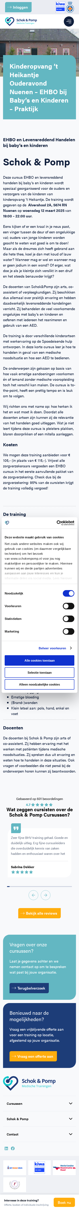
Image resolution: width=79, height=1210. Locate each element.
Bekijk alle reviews (41, 913)
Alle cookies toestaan (40, 660)
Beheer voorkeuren (52, 648)
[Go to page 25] (68, 886)
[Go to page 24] (66, 886)
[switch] (68, 606)
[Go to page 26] (70, 886)
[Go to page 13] (39, 886)
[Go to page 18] (51, 886)
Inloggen (20, 7)
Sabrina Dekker (22, 866)
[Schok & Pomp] (21, 21)
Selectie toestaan (40, 672)
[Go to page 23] (63, 886)
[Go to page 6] (22, 886)
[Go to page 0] (8, 886)
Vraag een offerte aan (35, 1056)
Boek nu (64, 1202)
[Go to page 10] (32, 886)
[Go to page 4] (18, 886)
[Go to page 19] (54, 886)
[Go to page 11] (34, 886)
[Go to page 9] (30, 886)
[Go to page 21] (59, 886)
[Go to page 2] (13, 886)
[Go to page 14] (42, 886)
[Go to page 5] (20, 886)
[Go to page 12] (37, 886)
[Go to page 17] (49, 886)
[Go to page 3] (15, 886)
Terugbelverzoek (31, 988)
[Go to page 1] (11, 886)
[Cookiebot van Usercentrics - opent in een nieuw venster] (56, 522)
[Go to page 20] (56, 886)
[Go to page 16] (47, 886)
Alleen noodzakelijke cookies (39, 684)
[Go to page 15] (44, 886)
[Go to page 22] (61, 886)
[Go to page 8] (27, 886)
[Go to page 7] (25, 886)
